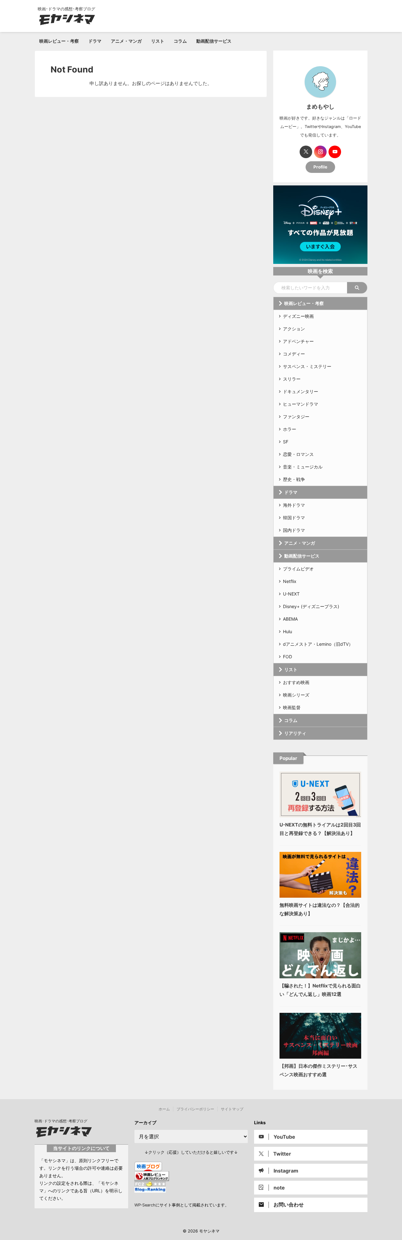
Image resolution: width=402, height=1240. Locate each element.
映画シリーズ (296, 695)
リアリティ (295, 733)
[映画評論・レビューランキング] (151, 1178)
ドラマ (94, 41)
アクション (294, 328)
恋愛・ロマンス (298, 454)
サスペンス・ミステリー (307, 366)
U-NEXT (291, 593)
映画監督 (292, 707)
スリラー (292, 379)
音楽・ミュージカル (303, 466)
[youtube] (335, 152)
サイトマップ (232, 1109)
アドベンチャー (298, 341)
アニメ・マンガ (126, 41)
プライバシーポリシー (195, 1109)
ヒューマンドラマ (300, 404)
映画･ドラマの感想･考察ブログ (61, 1121)
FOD (287, 656)
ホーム (164, 1109)
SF (285, 441)
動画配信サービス (213, 41)
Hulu (287, 631)
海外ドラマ (294, 505)
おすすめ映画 (296, 682)
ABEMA (290, 619)
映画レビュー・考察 (59, 41)
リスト (157, 41)
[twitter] (306, 152)
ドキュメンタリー (300, 391)
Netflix (289, 581)
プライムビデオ (298, 568)
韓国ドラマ (294, 517)
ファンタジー (296, 416)
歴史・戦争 (294, 479)
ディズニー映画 (298, 316)
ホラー (289, 429)
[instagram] (320, 152)
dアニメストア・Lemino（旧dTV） (318, 644)
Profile (320, 166)
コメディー (294, 353)
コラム (180, 41)
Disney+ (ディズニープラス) (311, 606)
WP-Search (144, 1205)
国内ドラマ (294, 530)
